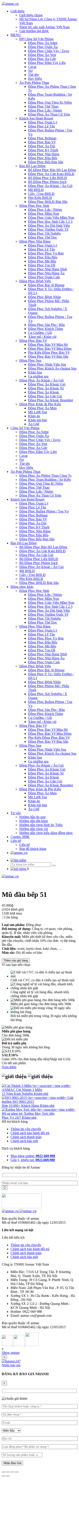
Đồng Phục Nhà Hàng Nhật (47, 269)
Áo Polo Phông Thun (34, 82)
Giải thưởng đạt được (34, 31)
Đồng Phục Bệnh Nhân (44, 297)
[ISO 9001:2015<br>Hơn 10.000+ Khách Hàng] (34, 1098)
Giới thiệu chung (31, 15)
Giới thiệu (17, 11)
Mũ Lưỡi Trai (37, 412)
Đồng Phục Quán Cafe (44, 277)
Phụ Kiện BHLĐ (40, 198)
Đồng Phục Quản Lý (42, 122)
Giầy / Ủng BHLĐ (41, 194)
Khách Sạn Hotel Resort (36, 118)
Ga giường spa (38, 376)
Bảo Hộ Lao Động (32, 166)
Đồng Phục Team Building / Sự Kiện (45, 479)
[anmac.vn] (10, 4)
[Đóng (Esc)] (3, 1472)
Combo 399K (20, 837)
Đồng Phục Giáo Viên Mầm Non (51, 217)
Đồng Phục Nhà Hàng (43, 154)
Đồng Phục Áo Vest (42, 55)
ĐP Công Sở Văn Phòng (36, 39)
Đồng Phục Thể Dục (42, 237)
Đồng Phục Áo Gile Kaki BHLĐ (51, 174)
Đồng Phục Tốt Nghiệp (44, 233)
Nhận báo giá (11, 1365)
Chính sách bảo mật (24, 1141)
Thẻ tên (33, 75)
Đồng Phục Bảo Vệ (42, 142)
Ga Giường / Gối (40, 333)
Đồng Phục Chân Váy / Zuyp (48, 51)
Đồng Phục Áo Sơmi (42, 43)
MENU (16, 35)
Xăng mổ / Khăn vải (42, 337)
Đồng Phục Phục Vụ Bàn (46, 253)
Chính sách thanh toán (26, 1137)
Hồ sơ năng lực (13, 1113)
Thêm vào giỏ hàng (16, 960)
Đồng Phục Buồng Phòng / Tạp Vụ (44, 511)
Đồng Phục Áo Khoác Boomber (50, 400)
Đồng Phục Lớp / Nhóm (45, 110)
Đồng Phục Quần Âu (43, 47)
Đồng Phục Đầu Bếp (42, 158)
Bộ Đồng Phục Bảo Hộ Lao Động (52, 170)
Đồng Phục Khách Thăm (45, 329)
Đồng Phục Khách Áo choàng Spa (52, 368)
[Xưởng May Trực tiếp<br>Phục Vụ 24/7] (38, 1109)
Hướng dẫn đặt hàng (33, 821)
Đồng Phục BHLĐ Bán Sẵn (47, 202)
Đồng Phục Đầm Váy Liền (47, 63)
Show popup (11, 1352)
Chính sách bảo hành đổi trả (30, 1133)
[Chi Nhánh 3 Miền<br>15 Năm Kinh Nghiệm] (36, 1086)
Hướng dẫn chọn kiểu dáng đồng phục (46, 833)
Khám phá (41, 1094)
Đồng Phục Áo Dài (41, 146)
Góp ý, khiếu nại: (33, 1160)
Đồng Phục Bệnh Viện (35, 281)
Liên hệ (16, 841)
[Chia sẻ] (8, 1472)
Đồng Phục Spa (30, 360)
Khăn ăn (34, 416)
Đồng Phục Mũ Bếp (42, 261)
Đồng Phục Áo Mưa (42, 408)
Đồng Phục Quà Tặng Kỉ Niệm (50, 102)
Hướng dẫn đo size (32, 817)
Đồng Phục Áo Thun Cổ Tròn (49, 114)
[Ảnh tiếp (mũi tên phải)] (8, 1476)
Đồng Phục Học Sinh (34, 206)
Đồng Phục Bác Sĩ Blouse (46, 285)
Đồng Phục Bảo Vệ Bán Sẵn (48, 356)
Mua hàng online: (33, 1156)
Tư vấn (16, 813)
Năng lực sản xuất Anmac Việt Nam (44, 27)
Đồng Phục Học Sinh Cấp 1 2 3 (50, 221)
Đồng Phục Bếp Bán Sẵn (45, 162)
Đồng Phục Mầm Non (43, 213)
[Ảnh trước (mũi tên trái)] (3, 1476)
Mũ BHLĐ (36, 190)
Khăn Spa (35, 372)
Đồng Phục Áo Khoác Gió (46, 384)
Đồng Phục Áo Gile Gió (45, 396)
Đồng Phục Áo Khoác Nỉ (46, 388)
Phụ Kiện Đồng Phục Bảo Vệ (49, 352)
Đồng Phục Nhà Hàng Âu (46, 273)
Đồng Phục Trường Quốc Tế (48, 229)
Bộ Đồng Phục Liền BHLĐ (47, 178)
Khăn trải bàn (37, 420)
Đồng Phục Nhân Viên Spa (47, 364)
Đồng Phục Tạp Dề (41, 265)
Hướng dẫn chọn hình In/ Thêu (41, 825)
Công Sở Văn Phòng (25, 428)
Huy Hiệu (35, 78)
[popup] (11, 1361)
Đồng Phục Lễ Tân (41, 126)
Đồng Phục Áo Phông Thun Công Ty (45, 475)
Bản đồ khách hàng (32, 849)
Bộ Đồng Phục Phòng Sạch (47, 182)
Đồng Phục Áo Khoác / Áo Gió (50, 186)
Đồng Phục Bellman (42, 138)
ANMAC (9, 1090)
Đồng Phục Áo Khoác (43, 392)
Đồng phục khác (22, 587)
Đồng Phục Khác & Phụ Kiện (40, 404)
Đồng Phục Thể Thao (43, 106)
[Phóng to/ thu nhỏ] (16, 1472)
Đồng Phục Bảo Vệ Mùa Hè (48, 344)
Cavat (32, 67)
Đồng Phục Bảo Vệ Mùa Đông (50, 348)
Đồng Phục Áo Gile (42, 59)
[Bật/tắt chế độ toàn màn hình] (12, 1472)
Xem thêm (9, 1067)
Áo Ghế (33, 424)
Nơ (30, 71)
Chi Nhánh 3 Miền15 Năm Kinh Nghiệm (22, 1092)
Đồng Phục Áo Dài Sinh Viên (49, 225)
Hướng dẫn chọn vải (33, 829)
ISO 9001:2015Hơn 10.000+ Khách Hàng (21, 1103)
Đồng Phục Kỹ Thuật (43, 150)
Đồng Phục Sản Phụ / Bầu (46, 325)
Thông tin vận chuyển (26, 1129)
